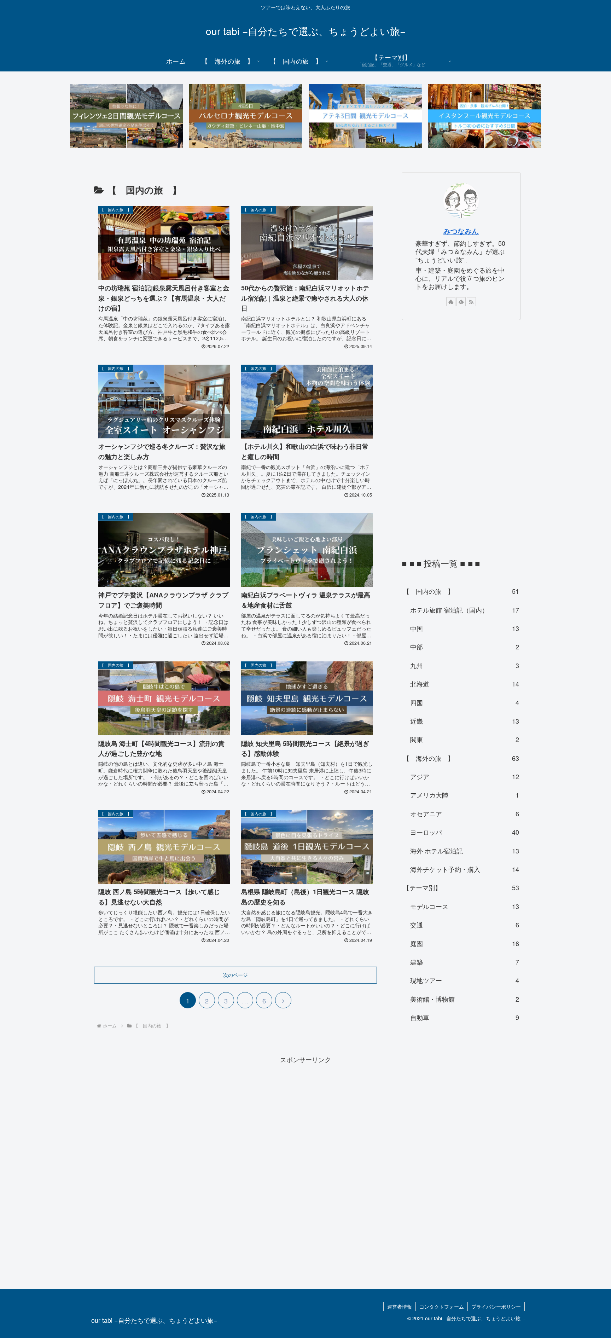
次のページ (235, 974)
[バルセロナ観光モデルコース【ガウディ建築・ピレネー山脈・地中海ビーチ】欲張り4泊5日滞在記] (245, 116)
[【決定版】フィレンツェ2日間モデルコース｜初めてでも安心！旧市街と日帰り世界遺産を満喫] (126, 116)
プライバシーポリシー (496, 1306)
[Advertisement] (455, 437)
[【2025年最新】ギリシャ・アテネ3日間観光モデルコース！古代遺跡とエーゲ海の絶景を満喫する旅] (365, 116)
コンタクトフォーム (441, 1306)
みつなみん (461, 231)
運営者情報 (399, 1306)
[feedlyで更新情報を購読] (461, 301)
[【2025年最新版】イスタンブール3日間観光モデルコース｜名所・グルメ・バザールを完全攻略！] (484, 116)
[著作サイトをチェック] (450, 301)
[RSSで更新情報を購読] (471, 301)
